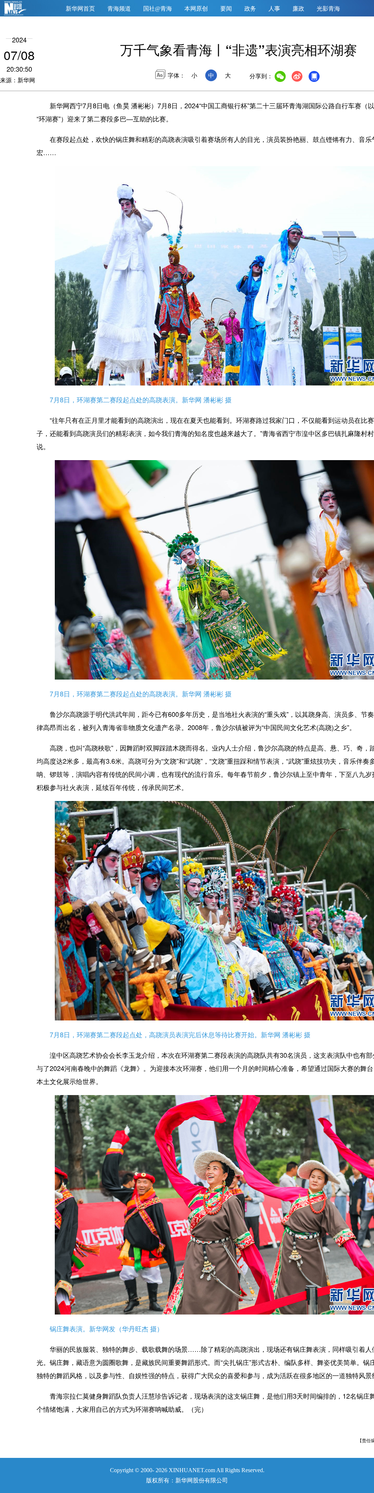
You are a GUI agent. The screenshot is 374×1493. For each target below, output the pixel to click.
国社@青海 (157, 8)
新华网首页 (80, 8)
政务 (250, 8)
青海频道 (119, 8)
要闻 (226, 8)
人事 (274, 8)
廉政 (298, 8)
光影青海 (328, 8)
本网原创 (196, 8)
